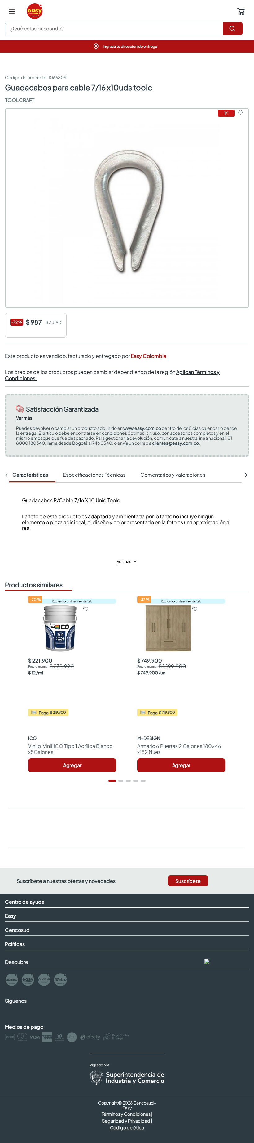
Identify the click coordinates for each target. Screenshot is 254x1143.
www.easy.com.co (142, 428)
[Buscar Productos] (233, 29)
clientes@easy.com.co (175, 443)
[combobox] (124, 28)
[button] (127, 46)
